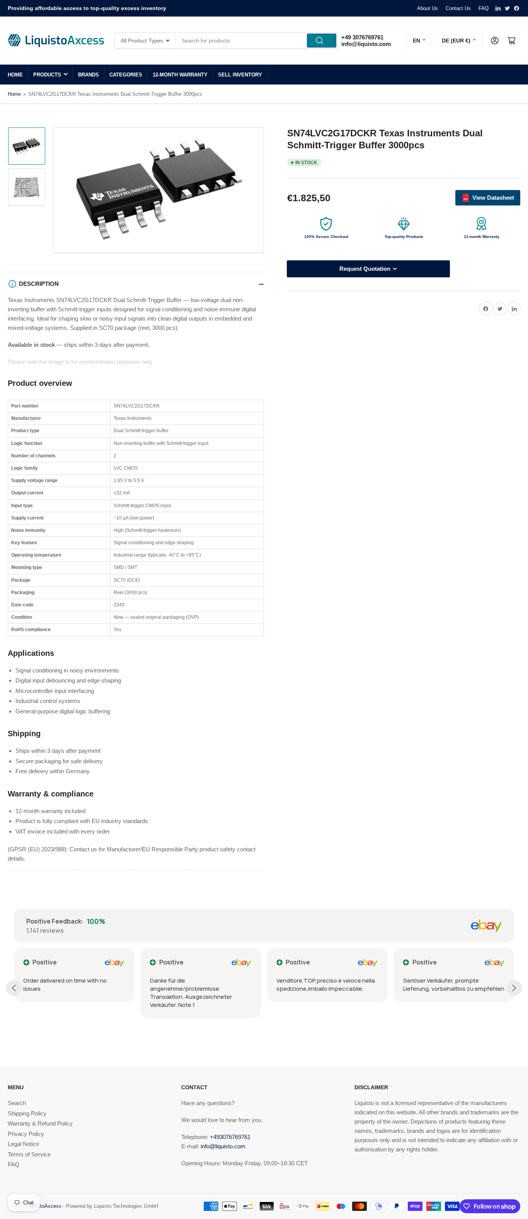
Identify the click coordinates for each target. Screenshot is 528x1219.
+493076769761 (230, 1137)
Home (15, 75)
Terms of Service (29, 1154)
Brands (88, 75)
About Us (427, 8)
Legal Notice (23, 1144)
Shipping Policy (27, 1113)
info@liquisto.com (366, 44)
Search (17, 1103)
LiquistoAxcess (44, 1206)
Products (47, 75)
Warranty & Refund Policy (40, 1123)
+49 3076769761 (362, 37)
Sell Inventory (240, 75)
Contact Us (458, 8)
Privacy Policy (26, 1134)
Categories (125, 75)
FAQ (484, 8)
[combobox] (256, 40)
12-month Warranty (180, 75)
